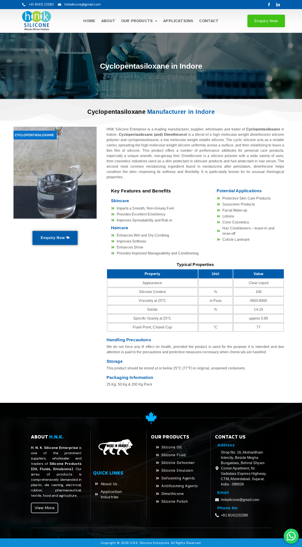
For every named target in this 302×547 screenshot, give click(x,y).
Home (89, 20)
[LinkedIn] (278, 4)
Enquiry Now (266, 20)
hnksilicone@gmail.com (83, 4)
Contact (208, 20)
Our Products (137, 20)
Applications (178, 20)
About (108, 20)
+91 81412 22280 (41, 4)
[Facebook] (269, 4)
